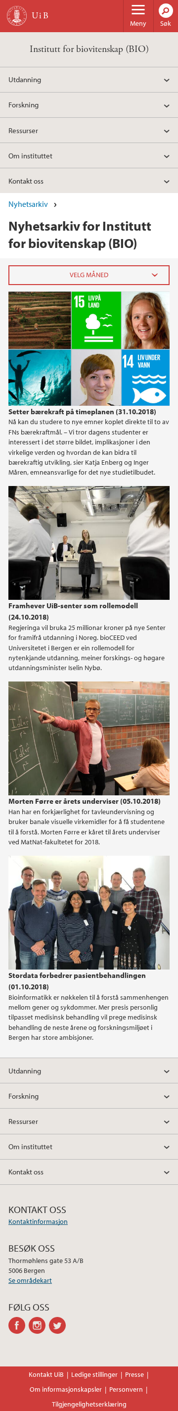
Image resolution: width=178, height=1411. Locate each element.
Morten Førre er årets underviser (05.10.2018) (84, 801)
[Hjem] (17, 16)
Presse (134, 1374)
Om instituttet (30, 155)
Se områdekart (30, 1280)
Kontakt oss (26, 181)
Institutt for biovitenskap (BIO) (89, 49)
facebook (18, 1325)
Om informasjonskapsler (66, 1389)
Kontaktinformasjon (38, 1221)
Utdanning (24, 79)
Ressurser (23, 130)
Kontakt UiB (46, 1374)
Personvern (126, 1389)
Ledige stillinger (94, 1374)
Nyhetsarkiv (28, 204)
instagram (39, 1325)
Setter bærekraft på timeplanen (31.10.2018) (82, 411)
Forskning (23, 104)
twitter (59, 1325)
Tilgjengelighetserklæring (89, 1404)
